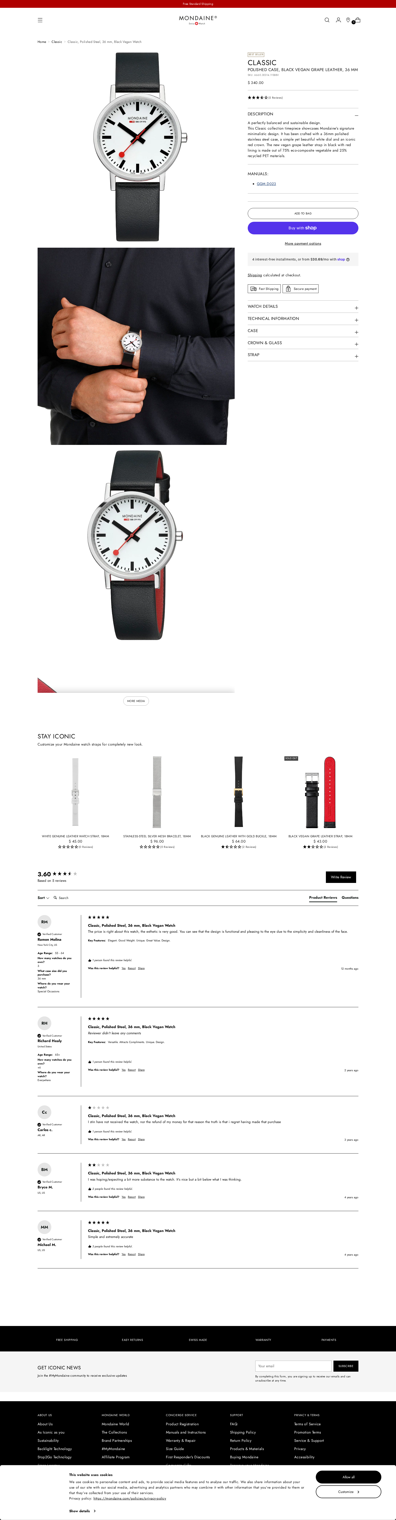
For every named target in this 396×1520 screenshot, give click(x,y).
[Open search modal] (327, 20)
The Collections (114, 1432)
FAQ (233, 1424)
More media (136, 701)
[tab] (323, 898)
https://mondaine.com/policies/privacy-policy (130, 1498)
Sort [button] (42, 897)
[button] (303, 98)
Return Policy (240, 1440)
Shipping (255, 275)
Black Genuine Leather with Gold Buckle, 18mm (239, 836)
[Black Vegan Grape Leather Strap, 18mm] (320, 792)
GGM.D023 (266, 183)
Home (42, 41)
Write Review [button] (341, 877)
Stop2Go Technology (55, 1457)
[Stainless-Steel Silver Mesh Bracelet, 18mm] (157, 792)
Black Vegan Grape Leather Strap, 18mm (320, 836)
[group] (62, 874)
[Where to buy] (346, 20)
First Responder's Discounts (188, 1457)
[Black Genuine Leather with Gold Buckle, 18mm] (239, 792)
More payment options (303, 243)
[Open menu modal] (40, 20)
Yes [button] (124, 968)
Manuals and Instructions (186, 1432)
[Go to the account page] (336, 20)
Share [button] (141, 968)
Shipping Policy (243, 1432)
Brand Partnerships (117, 1440)
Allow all (349, 1477)
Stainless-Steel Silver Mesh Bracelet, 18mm (157, 836)
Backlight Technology (55, 1448)
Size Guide (175, 1448)
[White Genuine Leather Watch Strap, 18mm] (75, 792)
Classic (57, 41)
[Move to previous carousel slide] (344, 1297)
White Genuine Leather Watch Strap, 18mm (75, 836)
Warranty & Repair (181, 1440)
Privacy (300, 1448)
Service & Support (309, 1440)
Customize (346, 1491)
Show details (79, 1511)
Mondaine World (115, 1424)
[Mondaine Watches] (198, 20)
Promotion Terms (307, 1432)
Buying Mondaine (244, 1457)
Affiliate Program (116, 1457)
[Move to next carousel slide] (354, 1296)
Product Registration (182, 1424)
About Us (45, 1424)
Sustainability (48, 1440)
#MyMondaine (113, 1448)
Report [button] (132, 968)
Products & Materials (247, 1448)
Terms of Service (307, 1424)
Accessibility (304, 1457)
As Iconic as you (51, 1432)
